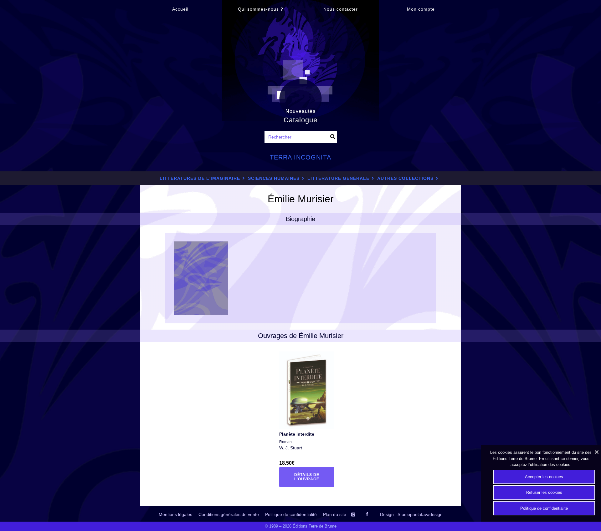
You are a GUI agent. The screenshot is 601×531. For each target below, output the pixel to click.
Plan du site (334, 514)
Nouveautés (300, 111)
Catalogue (300, 120)
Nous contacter (340, 9)
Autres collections (405, 178)
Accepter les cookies (544, 476)
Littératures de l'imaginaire (200, 178)
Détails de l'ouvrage (310, 477)
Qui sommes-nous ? (260, 9)
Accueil (180, 9)
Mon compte (421, 9)
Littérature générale (338, 178)
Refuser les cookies (544, 492)
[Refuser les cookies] (596, 452)
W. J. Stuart (290, 447)
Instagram (359, 514)
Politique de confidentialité (291, 514)
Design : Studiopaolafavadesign (411, 514)
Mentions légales (175, 514)
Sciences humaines (274, 178)
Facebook (372, 514)
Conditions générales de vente (228, 514)
